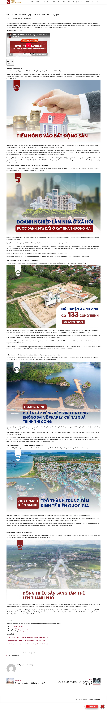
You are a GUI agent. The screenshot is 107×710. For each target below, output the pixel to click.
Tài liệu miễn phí (77, 2)
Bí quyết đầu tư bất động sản (27, 653)
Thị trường (89, 2)
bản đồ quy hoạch (12, 653)
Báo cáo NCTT (55, 2)
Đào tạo (45, 2)
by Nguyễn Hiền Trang (23, 19)
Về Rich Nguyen (35, 2)
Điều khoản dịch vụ (81, 699)
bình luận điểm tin (43, 653)
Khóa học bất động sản (14, 655)
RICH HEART (66, 2)
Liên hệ (98, 2)
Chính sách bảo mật (95, 699)
